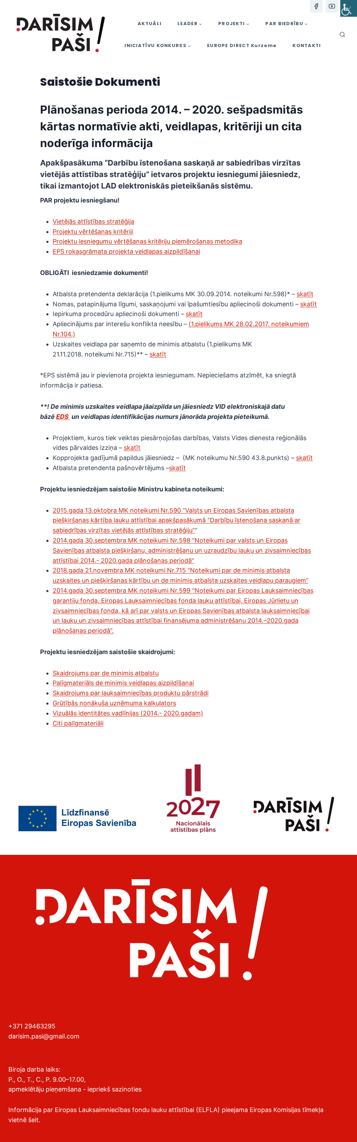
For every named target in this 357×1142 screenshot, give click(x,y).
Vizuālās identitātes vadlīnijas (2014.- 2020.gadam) (128, 713)
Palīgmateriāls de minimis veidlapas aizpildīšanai (123, 683)
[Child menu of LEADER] (189, 24)
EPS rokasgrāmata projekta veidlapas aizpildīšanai (126, 251)
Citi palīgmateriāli (78, 723)
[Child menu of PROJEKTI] (233, 24)
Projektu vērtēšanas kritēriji (93, 231)
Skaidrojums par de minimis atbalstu (106, 673)
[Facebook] (316, 6)
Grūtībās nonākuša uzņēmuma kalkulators (114, 703)
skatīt (305, 294)
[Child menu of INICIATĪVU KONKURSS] (157, 46)
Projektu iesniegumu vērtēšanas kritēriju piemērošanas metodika (147, 241)
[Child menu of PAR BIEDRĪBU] (286, 24)
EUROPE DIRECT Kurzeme (241, 45)
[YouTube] (332, 6)
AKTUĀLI (149, 23)
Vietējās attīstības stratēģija (93, 221)
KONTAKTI (307, 45)
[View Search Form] (342, 35)
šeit (33, 1120)
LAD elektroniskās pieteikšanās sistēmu (176, 185)
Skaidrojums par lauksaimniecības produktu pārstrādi (130, 693)
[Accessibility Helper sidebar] (348, 8)
